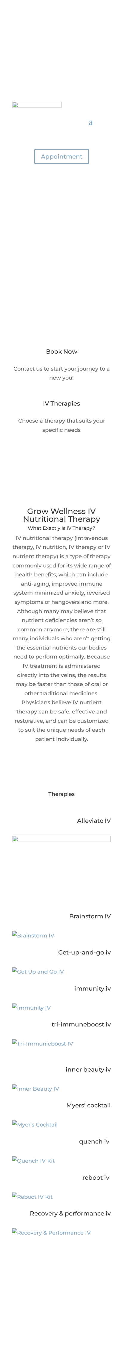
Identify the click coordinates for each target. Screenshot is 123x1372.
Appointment (61, 156)
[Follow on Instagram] (67, 47)
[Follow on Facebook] (55, 47)
